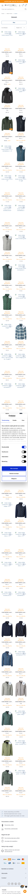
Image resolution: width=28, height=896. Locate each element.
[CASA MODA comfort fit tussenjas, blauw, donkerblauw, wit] (20, 510)
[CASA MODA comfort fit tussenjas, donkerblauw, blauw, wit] (20, 629)
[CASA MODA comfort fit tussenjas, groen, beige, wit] (7, 748)
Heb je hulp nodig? (7, 846)
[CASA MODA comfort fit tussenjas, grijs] (7, 95)
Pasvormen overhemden (11, 828)
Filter (14, 22)
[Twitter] (12, 884)
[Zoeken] (25, 9)
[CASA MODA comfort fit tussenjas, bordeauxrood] (7, 599)
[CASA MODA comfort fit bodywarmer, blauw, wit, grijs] (20, 183)
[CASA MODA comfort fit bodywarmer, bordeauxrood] (7, 213)
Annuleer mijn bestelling (11, 841)
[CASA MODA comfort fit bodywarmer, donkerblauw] (20, 213)
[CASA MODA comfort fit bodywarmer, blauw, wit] (20, 153)
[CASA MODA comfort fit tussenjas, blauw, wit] (7, 540)
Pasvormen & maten (8, 821)
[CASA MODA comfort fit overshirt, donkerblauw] (7, 391)
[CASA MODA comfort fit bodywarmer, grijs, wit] (7, 242)
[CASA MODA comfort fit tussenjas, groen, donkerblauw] (20, 748)
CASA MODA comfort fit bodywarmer (7, 52)
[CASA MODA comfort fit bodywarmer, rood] (20, 302)
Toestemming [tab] (5, 420)
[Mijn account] (19, 5)
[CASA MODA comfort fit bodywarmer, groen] (20, 242)
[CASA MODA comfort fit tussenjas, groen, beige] (20, 718)
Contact (4, 878)
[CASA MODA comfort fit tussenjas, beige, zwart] (7, 510)
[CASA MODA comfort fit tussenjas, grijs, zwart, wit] (20, 689)
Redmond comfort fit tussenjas (7, 80)
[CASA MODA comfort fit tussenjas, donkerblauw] (20, 599)
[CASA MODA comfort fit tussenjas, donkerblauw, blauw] (7, 629)
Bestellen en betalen (7, 868)
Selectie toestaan (14, 473)
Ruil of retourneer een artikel (12, 838)
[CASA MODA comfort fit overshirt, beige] (7, 332)
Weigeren (14, 478)
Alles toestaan (14, 468)
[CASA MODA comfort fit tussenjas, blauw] (20, 39)
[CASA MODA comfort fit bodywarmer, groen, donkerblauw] (20, 272)
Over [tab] (23, 420)
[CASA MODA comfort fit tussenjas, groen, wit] (7, 778)
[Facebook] (9, 884)
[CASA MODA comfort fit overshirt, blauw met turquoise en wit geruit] (20, 332)
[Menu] (2, 5)
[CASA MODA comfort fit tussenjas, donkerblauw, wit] (7, 659)
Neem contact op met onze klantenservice (12, 850)
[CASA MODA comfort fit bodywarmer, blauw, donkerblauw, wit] (20, 124)
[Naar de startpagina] (11, 5)
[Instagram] (19, 884)
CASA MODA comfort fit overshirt (7, 344)
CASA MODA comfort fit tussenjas (20, 52)
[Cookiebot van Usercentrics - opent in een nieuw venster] (8, 416)
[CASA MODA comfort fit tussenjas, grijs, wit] (7, 689)
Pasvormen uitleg (9, 825)
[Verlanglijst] (22, 5)
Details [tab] (14, 420)
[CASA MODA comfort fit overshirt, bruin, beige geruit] (20, 361)
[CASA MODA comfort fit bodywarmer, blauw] (7, 39)
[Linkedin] (16, 884)
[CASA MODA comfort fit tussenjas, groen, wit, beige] (20, 778)
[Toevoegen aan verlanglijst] (10, 33)
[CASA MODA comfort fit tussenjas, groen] (20, 95)
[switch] (24, 452)
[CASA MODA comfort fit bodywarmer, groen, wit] (7, 302)
